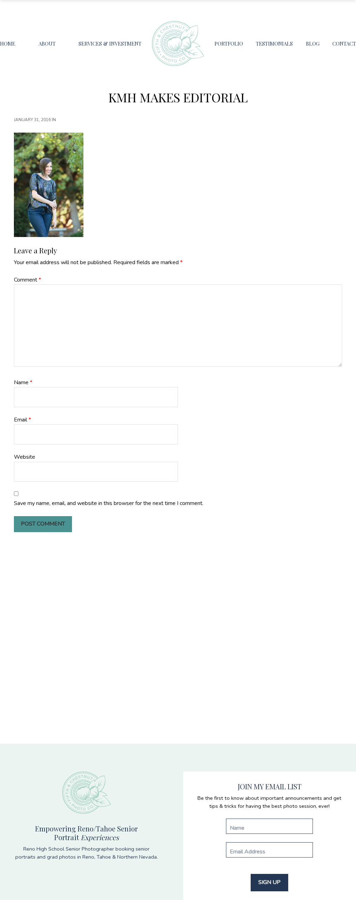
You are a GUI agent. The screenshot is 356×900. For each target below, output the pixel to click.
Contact (344, 43)
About (47, 43)
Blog (312, 43)
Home (7, 43)
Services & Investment (110, 43)
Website (24, 457)
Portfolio (229, 43)
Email (22, 420)
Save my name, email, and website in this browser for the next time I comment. (108, 503)
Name (23, 382)
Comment (27, 280)
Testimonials (274, 43)
